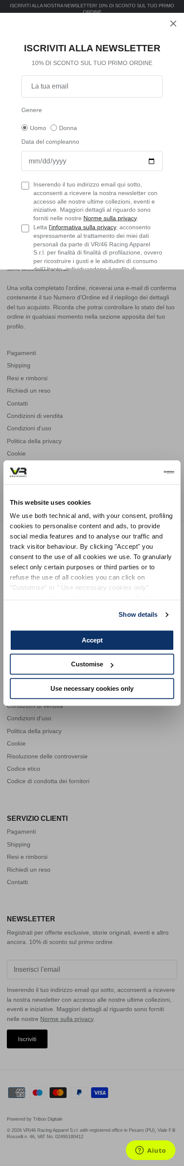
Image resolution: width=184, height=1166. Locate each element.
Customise (87, 664)
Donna (68, 127)
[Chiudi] (173, 23)
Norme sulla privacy (110, 218)
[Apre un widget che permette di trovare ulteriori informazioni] (150, 1151)
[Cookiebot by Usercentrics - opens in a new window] (136, 472)
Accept (92, 640)
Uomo (38, 127)
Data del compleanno (50, 141)
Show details (138, 614)
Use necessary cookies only (92, 688)
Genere (31, 110)
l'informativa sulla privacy (82, 227)
